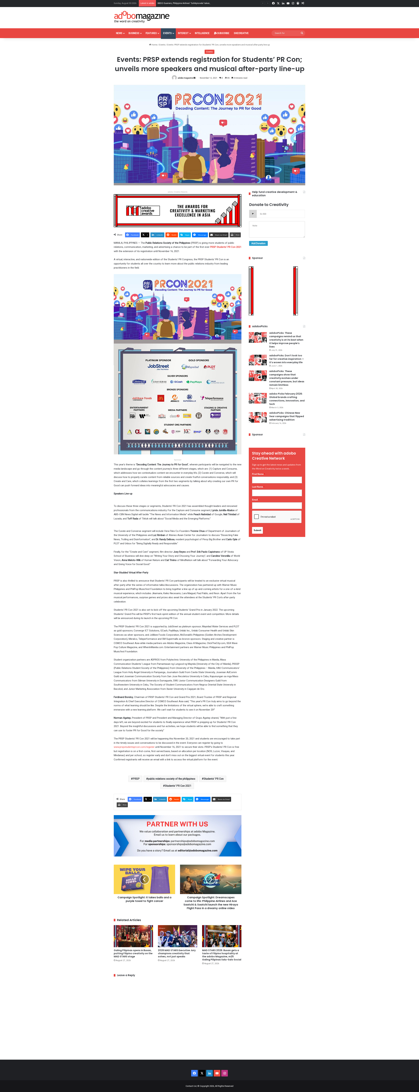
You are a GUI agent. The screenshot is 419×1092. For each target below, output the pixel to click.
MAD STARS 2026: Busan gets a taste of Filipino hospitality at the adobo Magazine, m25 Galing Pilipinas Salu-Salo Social (221, 955)
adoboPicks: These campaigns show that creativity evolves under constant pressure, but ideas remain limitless (286, 378)
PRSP (136, 778)
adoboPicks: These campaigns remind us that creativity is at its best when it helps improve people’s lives (286, 339)
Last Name (258, 486)
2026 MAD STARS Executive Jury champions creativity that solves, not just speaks (177, 953)
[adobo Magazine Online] (142, 16)
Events (167, 33)
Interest (183, 33)
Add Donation (258, 243)
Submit (257, 530)
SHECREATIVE (241, 33)
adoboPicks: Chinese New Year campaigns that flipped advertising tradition (286, 416)
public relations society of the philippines (171, 778)
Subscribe (223, 33)
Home (154, 44)
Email (255, 499)
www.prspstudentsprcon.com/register (134, 746)
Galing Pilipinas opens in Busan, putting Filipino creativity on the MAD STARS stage (133, 953)
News (119, 33)
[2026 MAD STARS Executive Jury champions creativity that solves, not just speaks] (177, 936)
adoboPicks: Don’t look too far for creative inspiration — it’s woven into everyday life (286, 359)
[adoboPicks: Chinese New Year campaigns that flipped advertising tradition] (258, 417)
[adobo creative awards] (177, 210)
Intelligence (202, 33)
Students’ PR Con (214, 778)
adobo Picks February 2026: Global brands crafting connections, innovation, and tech (287, 399)
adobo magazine (185, 78)
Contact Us (191, 1086)
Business (134, 33)
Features (151, 33)
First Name (258, 474)
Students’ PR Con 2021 (178, 785)
